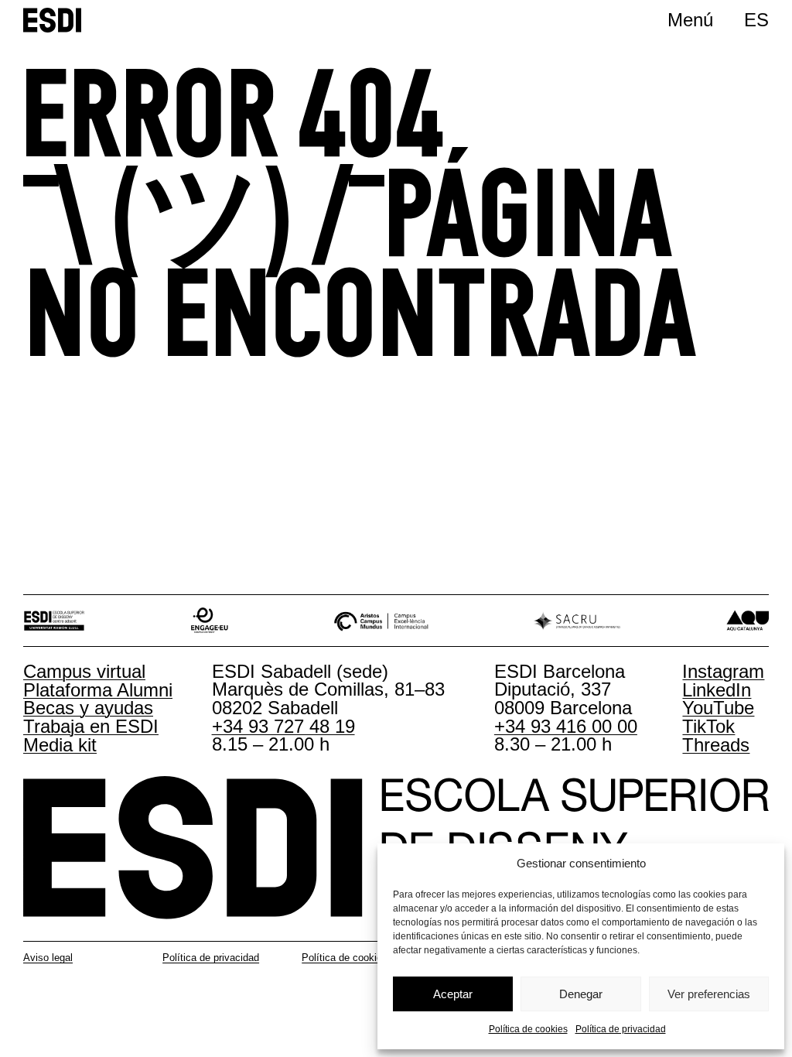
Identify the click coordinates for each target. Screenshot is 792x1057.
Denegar (581, 994)
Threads (715, 744)
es (756, 19)
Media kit (60, 744)
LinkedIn (716, 689)
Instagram (723, 671)
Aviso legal (48, 957)
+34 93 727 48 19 (283, 726)
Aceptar (453, 994)
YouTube (718, 707)
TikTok (708, 726)
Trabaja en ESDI (91, 726)
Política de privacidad (620, 1029)
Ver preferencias (708, 994)
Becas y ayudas (88, 707)
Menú (690, 19)
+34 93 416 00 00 (565, 726)
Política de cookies (528, 1029)
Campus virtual (84, 671)
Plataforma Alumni (97, 689)
